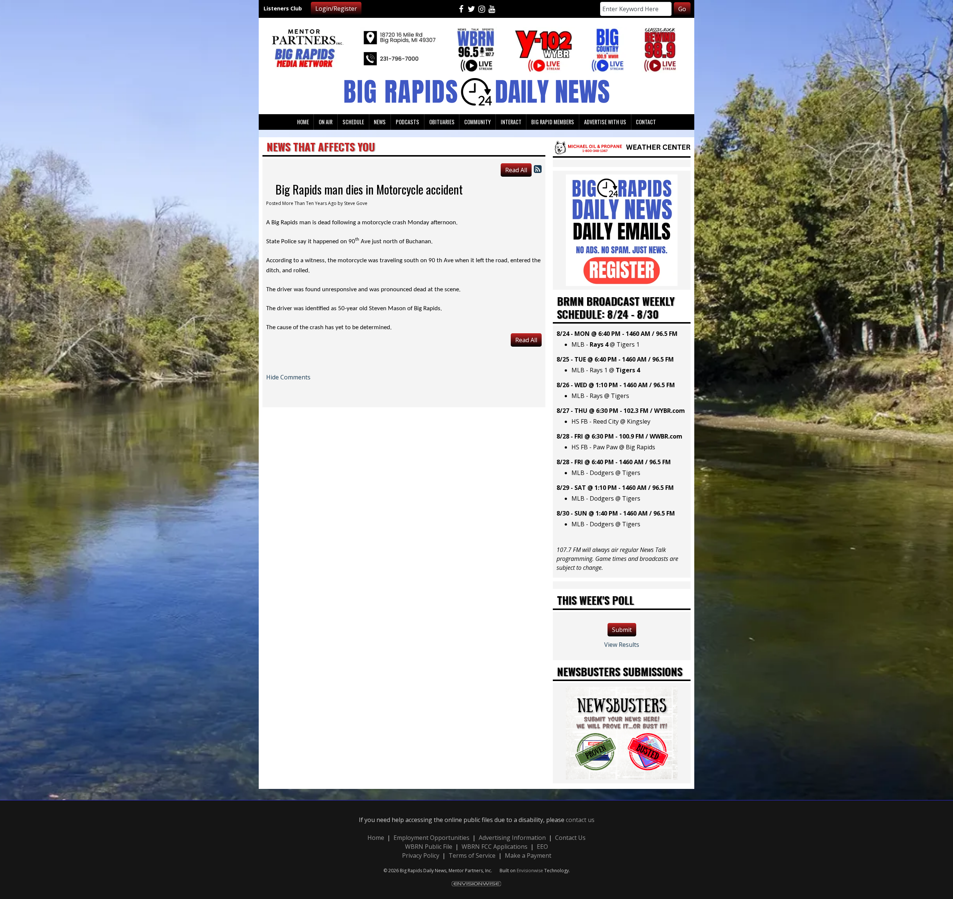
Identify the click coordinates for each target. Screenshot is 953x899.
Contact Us (570, 838)
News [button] (380, 122)
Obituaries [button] (442, 122)
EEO (542, 846)
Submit (622, 630)
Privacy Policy (420, 855)
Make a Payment (528, 855)
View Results (621, 644)
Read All (516, 170)
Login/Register (336, 8)
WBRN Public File (428, 846)
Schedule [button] (353, 122)
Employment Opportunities (431, 838)
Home (375, 838)
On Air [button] (325, 122)
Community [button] (477, 122)
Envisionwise (530, 870)
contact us (580, 820)
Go (682, 9)
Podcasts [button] (407, 122)
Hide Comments (288, 377)
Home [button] (303, 122)
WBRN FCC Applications (495, 846)
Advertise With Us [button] (605, 122)
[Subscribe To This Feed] (538, 169)
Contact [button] (646, 122)
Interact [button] (511, 122)
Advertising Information (512, 838)
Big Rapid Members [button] (552, 122)
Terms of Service (472, 855)
